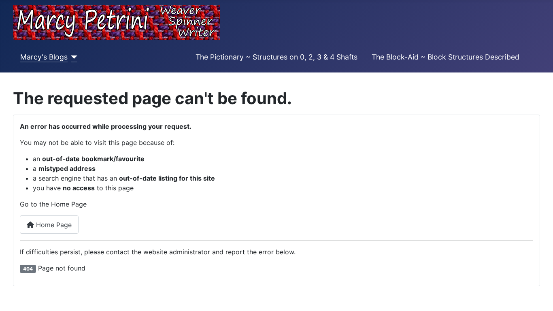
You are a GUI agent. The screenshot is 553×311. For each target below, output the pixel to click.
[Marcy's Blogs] (73, 57)
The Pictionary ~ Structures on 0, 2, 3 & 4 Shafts (276, 57)
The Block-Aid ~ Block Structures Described (445, 57)
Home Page (53, 225)
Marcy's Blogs (44, 57)
